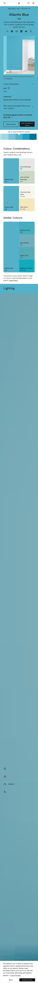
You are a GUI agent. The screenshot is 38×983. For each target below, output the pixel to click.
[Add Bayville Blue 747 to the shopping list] (32, 237)
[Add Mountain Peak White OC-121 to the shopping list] (32, 188)
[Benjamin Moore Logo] (19, 3)
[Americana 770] (33, 137)
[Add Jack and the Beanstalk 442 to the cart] (27, 173)
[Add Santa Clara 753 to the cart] (27, 249)
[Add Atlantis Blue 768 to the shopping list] (16, 161)
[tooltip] (9, 88)
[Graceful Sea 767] (11, 137)
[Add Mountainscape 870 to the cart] (27, 161)
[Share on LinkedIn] (21, 31)
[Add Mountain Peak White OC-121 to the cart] (27, 188)
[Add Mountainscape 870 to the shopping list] (32, 161)
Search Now (13, 280)
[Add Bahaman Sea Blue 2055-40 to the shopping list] (32, 262)
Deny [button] (10, 980)
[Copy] (7, 31)
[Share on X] (30, 31)
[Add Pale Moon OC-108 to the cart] (27, 201)
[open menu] (4, 3)
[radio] (5, 768)
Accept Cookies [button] (27, 980)
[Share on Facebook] (12, 31)
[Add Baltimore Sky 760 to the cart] (27, 224)
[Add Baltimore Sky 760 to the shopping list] (32, 224)
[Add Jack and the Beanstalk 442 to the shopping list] (32, 173)
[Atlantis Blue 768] (19, 137)
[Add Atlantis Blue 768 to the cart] (11, 161)
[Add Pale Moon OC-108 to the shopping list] (32, 201)
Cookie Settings (15, 975)
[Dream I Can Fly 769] (26, 137)
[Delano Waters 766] (4, 137)
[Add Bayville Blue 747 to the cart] (27, 237)
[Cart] (33, 3)
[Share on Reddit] (26, 31)
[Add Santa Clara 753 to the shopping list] (32, 249)
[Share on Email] (16, 31)
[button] (28, 3)
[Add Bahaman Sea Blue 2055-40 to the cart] (27, 262)
